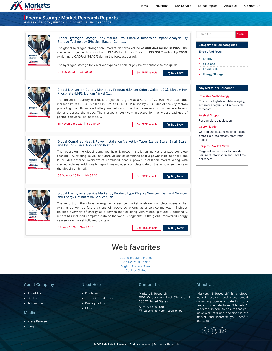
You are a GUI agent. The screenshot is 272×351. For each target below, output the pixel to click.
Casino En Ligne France (136, 257)
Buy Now (177, 73)
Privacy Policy (95, 303)
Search (241, 34)
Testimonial (35, 303)
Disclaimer (92, 293)
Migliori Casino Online (136, 266)
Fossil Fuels (211, 69)
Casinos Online (136, 270)
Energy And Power (68, 22)
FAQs (88, 308)
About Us (34, 293)
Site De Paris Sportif (136, 262)
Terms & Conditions (99, 298)
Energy (207, 58)
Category (42, 22)
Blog (31, 326)
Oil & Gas (209, 64)
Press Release (37, 321)
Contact (33, 298)
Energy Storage (213, 74)
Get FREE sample (147, 72)
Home (28, 22)
